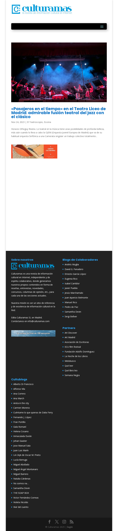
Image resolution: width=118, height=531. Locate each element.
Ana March (18, 398)
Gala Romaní (19, 426)
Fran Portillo (19, 422)
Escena (47, 122)
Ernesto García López (75, 273)
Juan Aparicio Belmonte (76, 297)
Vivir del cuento (20, 507)
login (70, 526)
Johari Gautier (20, 440)
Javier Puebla (71, 288)
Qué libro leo (71, 370)
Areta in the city (21, 403)
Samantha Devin (73, 311)
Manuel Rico (71, 302)
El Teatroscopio (35, 122)
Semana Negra (72, 375)
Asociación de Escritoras (77, 342)
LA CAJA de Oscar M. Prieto (27, 455)
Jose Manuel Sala (21, 445)
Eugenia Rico (71, 278)
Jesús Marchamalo (74, 292)
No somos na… (21, 483)
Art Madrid (70, 337)
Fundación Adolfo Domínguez (79, 351)
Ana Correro (19, 393)
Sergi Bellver (71, 316)
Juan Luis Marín (21, 450)
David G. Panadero (74, 269)
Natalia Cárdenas (21, 478)
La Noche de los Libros (76, 356)
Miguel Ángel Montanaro (25, 469)
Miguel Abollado (21, 464)
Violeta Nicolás (20, 502)
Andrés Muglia (72, 264)
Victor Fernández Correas (26, 497)
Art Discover (71, 332)
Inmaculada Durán (22, 436)
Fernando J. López (22, 417)
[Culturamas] (33, 269)
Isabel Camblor (72, 283)
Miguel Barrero (20, 474)
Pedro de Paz (71, 306)
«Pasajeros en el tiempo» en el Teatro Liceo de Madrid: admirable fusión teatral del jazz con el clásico (58, 113)
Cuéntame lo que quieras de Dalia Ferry (33, 412)
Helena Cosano (21, 431)
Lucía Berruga (20, 459)
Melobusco (70, 360)
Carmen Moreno (21, 407)
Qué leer (69, 365)
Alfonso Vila (19, 388)
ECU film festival (73, 346)
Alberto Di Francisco (23, 384)
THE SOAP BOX (21, 492)
